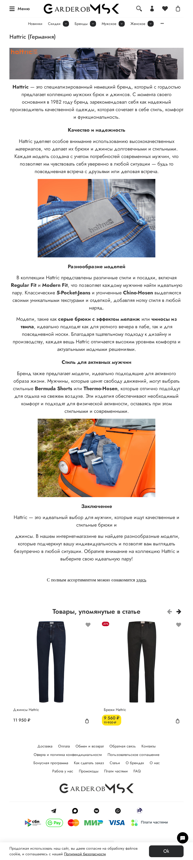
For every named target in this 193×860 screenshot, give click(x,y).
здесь (141, 579)
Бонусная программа (50, 763)
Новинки (35, 23)
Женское (137, 23)
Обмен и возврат (90, 746)
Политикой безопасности (85, 854)
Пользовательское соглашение (133, 754)
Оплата (64, 746)
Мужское (109, 23)
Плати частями (116, 771)
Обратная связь (122, 746)
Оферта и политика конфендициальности (68, 754)
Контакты (148, 746)
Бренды (81, 23)
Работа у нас (62, 771)
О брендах (135, 763)
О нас (155, 763)
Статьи (115, 763)
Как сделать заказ (89, 763)
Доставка (44, 746)
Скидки (54, 23)
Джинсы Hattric (26, 709)
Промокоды (88, 771)
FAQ (137, 771)
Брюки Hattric (115, 709)
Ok (166, 851)
